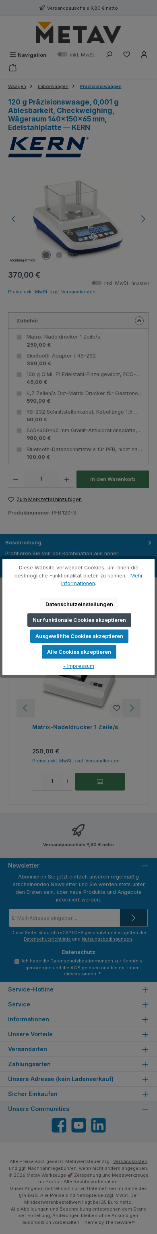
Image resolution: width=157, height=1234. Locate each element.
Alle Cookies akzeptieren (79, 652)
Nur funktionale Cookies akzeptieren (79, 620)
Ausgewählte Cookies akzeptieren (79, 636)
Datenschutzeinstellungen (79, 604)
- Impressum (78, 666)
